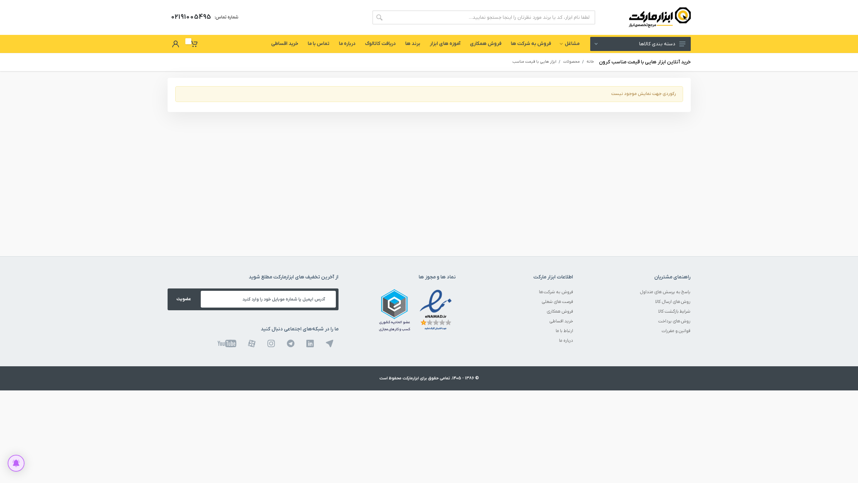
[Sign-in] (176, 44)
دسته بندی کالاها (657, 44)
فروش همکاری (560, 311)
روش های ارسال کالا (673, 302)
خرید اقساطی (561, 321)
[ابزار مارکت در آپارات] (252, 344)
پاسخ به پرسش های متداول (665, 292)
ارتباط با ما (564, 331)
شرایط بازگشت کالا (674, 311)
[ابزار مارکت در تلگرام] (291, 344)
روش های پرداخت (674, 321)
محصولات (571, 61)
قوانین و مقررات (676, 331)
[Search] (379, 17)
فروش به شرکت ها (556, 292)
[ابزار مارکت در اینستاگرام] (271, 344)
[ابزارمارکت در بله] (329, 344)
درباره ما (566, 340)
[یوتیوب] (227, 344)
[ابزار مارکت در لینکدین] (310, 344)
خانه (590, 61)
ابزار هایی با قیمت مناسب (534, 61)
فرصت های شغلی (557, 302)
